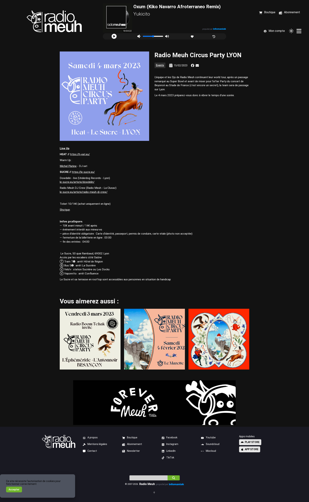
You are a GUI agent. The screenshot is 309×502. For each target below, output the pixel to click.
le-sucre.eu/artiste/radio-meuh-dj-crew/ (83, 192)
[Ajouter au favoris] (192, 36)
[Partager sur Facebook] (192, 65)
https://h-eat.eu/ (80, 154)
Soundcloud (212, 444)
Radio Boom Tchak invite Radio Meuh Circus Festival (90, 339)
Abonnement (134, 444)
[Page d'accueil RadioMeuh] (54, 21)
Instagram (172, 444)
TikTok (170, 457)
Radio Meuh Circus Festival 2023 (219, 339)
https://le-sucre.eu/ (83, 172)
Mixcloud (211, 450)
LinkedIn (171, 450)
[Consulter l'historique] (214, 36)
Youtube (211, 437)
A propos (92, 437)
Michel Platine (68, 166)
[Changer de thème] (291, 31)
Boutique (132, 437)
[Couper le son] (139, 36)
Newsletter (133, 450)
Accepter (14, 489)
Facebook (171, 437)
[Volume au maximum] (167, 36)
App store (251, 449)
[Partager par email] (197, 65)
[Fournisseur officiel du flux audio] (219, 29)
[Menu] (298, 31)
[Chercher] (174, 477)
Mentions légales (97, 444)
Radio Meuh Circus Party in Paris (154, 339)
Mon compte (277, 31)
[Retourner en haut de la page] (154, 492)
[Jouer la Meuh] (114, 36)
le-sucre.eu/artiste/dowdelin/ (77, 182)
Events (160, 65)
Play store (252, 442)
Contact (92, 450)
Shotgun (65, 209)
